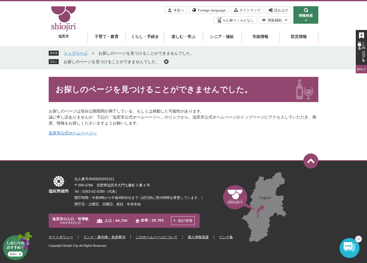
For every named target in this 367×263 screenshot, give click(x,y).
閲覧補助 (275, 20)
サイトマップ (249, 10)
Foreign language (212, 10)
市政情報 (260, 36)
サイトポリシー (61, 237)
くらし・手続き (145, 36)
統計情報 (185, 221)
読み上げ (281, 10)
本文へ (179, 10)
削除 (166, 61)
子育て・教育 (107, 36)
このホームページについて (157, 237)
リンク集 (226, 237)
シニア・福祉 (222, 36)
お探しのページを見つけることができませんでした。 (112, 62)
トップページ (76, 53)
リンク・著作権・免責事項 (104, 237)
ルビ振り (229, 20)
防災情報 (299, 36)
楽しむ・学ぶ (183, 36)
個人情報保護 (198, 237)
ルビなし (247, 20)
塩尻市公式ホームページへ (73, 133)
